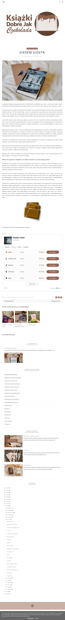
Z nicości (9, 530)
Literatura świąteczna (10, 402)
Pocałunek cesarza (11, 567)
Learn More (30, 618)
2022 (7, 497)
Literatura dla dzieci (9, 381)
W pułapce (9, 573)
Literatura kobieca (22, 297)
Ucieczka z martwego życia (13, 527)
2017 (7, 591)
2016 (7, 593)
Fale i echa (26, 450)
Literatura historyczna (10, 387)
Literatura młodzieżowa (11, 393)
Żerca (8, 554)
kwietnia (9, 582)
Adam (8, 542)
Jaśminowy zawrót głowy (6, 325)
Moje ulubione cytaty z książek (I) (31, 436)
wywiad (6, 424)
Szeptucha (9, 576)
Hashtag (9, 539)
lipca (8, 519)
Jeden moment (31, 324)
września (9, 515)
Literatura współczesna (11, 399)
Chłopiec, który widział (12, 533)
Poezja (6, 408)
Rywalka (9, 561)
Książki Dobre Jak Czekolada (31, 56)
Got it (36, 618)
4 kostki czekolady (32, 48)
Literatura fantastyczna (11, 384)
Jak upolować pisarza (12, 570)
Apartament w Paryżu (12, 524)
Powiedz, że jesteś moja (12, 548)
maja (8, 580)
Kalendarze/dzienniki (10, 374)
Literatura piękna (9, 396)
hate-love (7, 421)
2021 (7, 499)
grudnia (9, 508)
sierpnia (9, 517)
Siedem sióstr (10, 521)
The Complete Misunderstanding (19, 325)
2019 (7, 503)
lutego (9, 587)
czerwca (9, 578)
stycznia (9, 589)
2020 (7, 501)
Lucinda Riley (30, 297)
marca (9, 584)
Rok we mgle (10, 545)
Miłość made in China (12, 564)
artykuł (6, 415)
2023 (7, 494)
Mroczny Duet (10, 536)
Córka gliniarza (27, 465)
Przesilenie (9, 551)
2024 (7, 492)
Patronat (7, 405)
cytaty (6, 418)
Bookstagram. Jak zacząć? (10, 348)
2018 (7, 506)
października (10, 512)
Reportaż (6, 412)
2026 (7, 488)
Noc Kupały (9, 557)
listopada (9, 510)
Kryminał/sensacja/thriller (11, 377)
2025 (7, 490)
